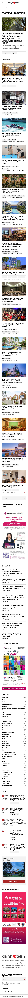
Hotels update (5, 112)
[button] (2, 2)
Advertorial (4, 277)
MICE (3, 759)
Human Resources (7, 748)
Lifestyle (4, 750)
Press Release (15, 166)
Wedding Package (21, 195)
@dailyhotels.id (8, 859)
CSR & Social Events (7, 704)
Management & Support (8, 752)
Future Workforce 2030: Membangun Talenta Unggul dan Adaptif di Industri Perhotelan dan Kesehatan (12, 625)
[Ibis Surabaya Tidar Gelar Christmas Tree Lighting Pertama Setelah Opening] (14, 314)
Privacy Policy (20, 983)
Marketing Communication (9, 754)
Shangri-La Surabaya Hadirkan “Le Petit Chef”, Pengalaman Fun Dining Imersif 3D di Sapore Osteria (13, 588)
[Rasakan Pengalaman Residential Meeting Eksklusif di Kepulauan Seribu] (14, 125)
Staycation (14, 53)
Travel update (5, 783)
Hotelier (15, 329)
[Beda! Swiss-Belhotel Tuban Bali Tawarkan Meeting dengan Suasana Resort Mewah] (14, 343)
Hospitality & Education (7, 329)
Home (3, 7)
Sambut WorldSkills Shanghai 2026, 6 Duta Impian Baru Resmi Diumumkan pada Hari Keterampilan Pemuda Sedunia (13, 597)
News (3, 761)
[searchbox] (12, 498)
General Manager (6, 721)
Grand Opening (14, 249)
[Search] (24, 498)
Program (4, 765)
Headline (4, 86)
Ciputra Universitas (7, 702)
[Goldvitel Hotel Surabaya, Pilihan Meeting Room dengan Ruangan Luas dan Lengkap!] (14, 98)
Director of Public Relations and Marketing (13, 708)
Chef (3, 699)
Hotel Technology (6, 736)
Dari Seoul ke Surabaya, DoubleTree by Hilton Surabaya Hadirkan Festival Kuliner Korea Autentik (13, 634)
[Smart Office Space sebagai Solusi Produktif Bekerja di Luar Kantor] (14, 476)
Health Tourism (6, 730)
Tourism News (15, 331)
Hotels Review (5, 741)
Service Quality (5, 168)
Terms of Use (5, 984)
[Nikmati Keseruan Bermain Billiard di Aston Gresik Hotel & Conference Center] (14, 152)
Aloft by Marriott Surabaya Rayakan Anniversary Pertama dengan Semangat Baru (13, 616)
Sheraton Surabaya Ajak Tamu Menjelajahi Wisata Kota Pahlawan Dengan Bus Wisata (18, 810)
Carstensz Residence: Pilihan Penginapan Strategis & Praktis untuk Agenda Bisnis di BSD (13, 38)
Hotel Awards (5, 734)
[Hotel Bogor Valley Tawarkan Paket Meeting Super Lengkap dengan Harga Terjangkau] (14, 289)
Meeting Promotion (6, 53)
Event (3, 712)
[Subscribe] (24, 979)
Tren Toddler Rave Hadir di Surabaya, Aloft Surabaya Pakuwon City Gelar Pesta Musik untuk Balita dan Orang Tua (13, 607)
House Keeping (6, 745)
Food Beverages (5, 249)
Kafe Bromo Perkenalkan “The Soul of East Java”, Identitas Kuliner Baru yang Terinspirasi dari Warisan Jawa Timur (13, 571)
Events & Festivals (6, 714)
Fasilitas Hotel (5, 716)
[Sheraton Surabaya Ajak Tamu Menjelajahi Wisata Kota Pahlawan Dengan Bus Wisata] (5, 811)
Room (13, 222)
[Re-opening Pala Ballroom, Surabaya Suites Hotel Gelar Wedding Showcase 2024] (14, 181)
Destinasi (4, 706)
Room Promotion (15, 412)
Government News (7, 723)
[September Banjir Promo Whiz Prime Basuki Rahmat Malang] (14, 263)
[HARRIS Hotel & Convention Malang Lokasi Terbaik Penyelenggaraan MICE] (14, 398)
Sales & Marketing (7, 772)
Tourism (4, 779)
